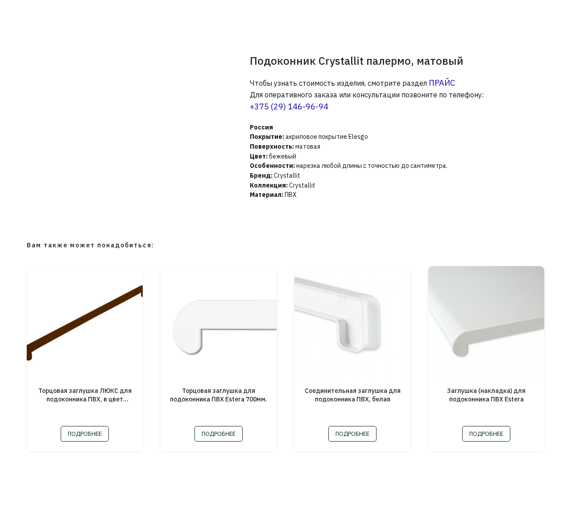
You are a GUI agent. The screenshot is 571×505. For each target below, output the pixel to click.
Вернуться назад (42, 13)
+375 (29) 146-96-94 (289, 106)
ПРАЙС (442, 83)
